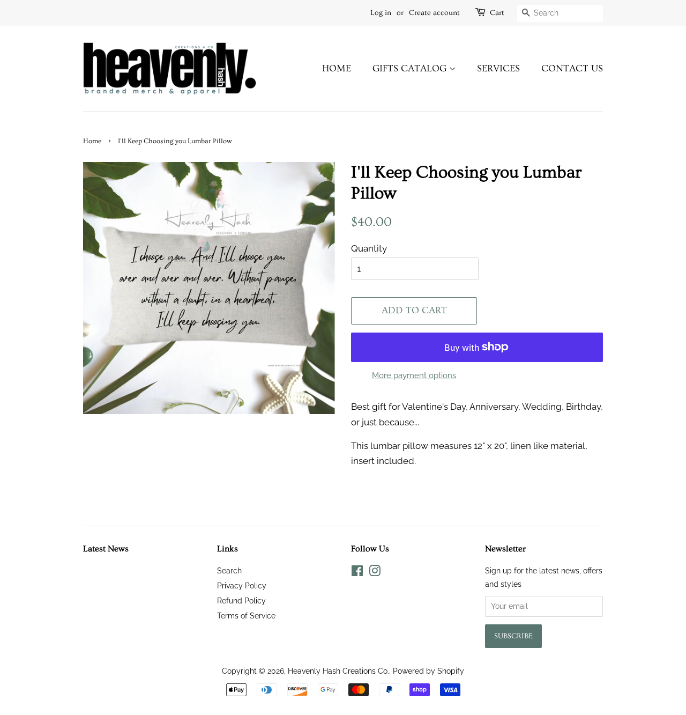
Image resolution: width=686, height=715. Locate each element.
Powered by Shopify (428, 670)
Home (336, 68)
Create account (434, 13)
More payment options (414, 375)
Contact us (572, 68)
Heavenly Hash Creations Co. (338, 670)
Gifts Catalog (410, 68)
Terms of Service (246, 615)
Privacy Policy (241, 585)
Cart (497, 13)
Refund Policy (241, 600)
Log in (380, 13)
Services (498, 68)
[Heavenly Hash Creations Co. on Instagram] (375, 572)
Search (229, 570)
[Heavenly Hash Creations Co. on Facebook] (357, 572)
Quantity (369, 248)
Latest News (106, 549)
